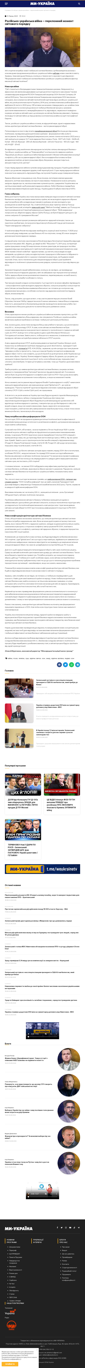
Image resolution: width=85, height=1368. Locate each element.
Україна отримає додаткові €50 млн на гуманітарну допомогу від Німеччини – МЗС (57, 706)
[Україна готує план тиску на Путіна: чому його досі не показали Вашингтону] (69, 1163)
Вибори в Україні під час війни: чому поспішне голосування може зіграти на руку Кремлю (29, 1111)
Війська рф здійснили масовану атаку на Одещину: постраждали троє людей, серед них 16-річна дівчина (42, 934)
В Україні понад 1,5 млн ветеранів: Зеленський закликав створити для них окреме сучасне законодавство (55, 732)
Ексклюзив (9, 892)
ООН (43, 658)
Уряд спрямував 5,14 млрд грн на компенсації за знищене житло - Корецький (37, 960)
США (27, 658)
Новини (8, 918)
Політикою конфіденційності (11, 1359)
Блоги (8, 1043)
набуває (56, 73)
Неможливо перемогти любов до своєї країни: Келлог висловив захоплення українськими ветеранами (42, 987)
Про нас (64, 1242)
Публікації (38, 1240)
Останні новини (13, 885)
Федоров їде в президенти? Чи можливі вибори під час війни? (28, 1137)
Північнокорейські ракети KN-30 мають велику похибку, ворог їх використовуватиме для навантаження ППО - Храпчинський (42, 896)
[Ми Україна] (42, 3)
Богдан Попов (9, 1055)
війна (10, 658)
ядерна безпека (57, 658)
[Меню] (6, 3)
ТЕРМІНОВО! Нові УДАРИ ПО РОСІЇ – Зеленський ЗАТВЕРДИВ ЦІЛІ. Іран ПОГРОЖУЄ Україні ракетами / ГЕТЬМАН (23, 850)
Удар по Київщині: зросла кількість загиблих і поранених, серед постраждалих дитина (41, 1000)
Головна (7, 10)
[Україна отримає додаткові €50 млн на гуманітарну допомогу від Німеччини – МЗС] (19, 713)
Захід (48, 658)
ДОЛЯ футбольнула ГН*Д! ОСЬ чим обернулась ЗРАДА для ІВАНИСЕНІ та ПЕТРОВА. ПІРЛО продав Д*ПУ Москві (23, 804)
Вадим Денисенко (11, 1133)
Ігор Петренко (9, 1107)
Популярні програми (15, 765)
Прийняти (9, 1364)
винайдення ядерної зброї (46, 131)
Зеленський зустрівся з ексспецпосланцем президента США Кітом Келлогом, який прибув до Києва (57, 682)
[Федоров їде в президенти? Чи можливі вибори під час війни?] (69, 1137)
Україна (21, 658)
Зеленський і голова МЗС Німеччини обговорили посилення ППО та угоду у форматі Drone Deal (42, 948)
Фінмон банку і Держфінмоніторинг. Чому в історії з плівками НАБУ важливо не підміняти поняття (26, 1059)
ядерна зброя (35, 658)
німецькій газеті (38, 207)
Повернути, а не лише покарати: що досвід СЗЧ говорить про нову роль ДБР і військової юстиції (28, 1085)
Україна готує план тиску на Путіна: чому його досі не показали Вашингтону (27, 1163)
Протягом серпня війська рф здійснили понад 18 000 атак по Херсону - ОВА (36, 909)
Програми (12, 1242)
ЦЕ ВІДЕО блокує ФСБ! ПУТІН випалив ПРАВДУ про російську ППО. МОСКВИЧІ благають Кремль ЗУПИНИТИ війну (61, 805)
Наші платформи (15, 1303)
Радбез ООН (69, 658)
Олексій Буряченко (11, 1081)
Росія (15, 658)
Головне (8, 969)
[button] (59, 664)
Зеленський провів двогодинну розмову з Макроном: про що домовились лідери (38, 921)
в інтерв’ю (23, 348)
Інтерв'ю (37, 1242)
